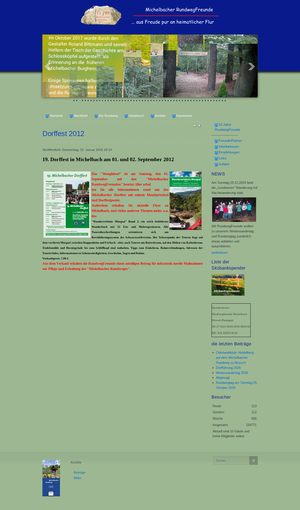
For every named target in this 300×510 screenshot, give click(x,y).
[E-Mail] (199, 125)
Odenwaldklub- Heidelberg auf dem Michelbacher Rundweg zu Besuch (235, 357)
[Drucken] (195, 125)
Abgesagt (223, 377)
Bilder (78, 478)
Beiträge (79, 472)
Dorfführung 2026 (228, 368)
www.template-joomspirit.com (150, 506)
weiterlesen (219, 252)
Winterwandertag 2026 (232, 373)
